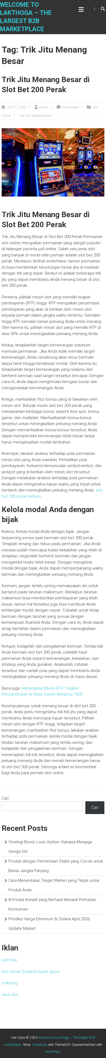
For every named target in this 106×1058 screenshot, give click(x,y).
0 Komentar (70, 107)
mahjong (9, 982)
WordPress (52, 1052)
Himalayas (39, 1045)
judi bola (9, 959)
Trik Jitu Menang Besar (35, 116)
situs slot (10, 994)
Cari (5, 798)
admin (43, 107)
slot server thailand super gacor (31, 971)
